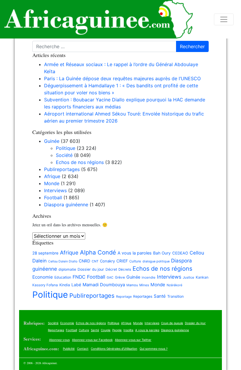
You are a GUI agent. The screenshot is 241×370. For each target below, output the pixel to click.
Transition (175, 296)
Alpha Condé (98, 252)
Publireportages (62, 169)
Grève (120, 277)
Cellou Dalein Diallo (62, 261)
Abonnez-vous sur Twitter (133, 339)
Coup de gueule (172, 323)
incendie (148, 277)
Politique (65, 148)
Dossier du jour (91, 269)
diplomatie (67, 269)
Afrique (52, 176)
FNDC (79, 277)
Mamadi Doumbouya (104, 284)
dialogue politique (156, 261)
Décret (111, 269)
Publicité (69, 348)
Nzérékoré (174, 285)
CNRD (84, 261)
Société (64, 155)
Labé (76, 284)
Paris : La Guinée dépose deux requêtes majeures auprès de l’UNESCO (122, 78)
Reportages (142, 296)
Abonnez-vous (59, 339)
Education (62, 277)
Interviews (55, 190)
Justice (188, 277)
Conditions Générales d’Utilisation (114, 348)
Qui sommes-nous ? (154, 348)
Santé (160, 296)
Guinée (51, 141)
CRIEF (122, 261)
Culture (135, 261)
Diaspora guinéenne (66, 204)
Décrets (124, 269)
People (117, 330)
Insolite (128, 330)
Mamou (132, 285)
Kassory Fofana (45, 285)
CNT (95, 261)
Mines (144, 285)
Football (53, 197)
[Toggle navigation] (224, 19)
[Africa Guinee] (96, 19)
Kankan (202, 277)
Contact (82, 348)
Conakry (107, 261)
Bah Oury (162, 253)
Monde (51, 183)
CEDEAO (180, 253)
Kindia (64, 285)
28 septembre (45, 253)
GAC (110, 277)
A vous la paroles (135, 253)
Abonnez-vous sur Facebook (92, 339)
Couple (106, 330)
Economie (42, 277)
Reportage (124, 296)
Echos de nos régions (80, 162)
